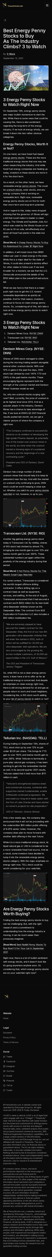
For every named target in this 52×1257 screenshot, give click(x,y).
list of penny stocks (21, 699)
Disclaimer (7, 1033)
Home (5, 1018)
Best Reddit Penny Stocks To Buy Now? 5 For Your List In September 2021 (24, 948)
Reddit (9, 1076)
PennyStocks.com (13, 1105)
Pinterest (10, 1081)
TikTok (9, 1085)
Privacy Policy (9, 1037)
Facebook (10, 1061)
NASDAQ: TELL (30, 342)
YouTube (10, 1071)
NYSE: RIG (30, 337)
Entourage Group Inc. (24, 1107)
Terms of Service (10, 1042)
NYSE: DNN (36, 333)
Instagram (10, 1066)
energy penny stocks (14, 157)
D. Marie (11, 54)
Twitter (9, 1057)
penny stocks (29, 186)
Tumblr (9, 1090)
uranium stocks (14, 189)
